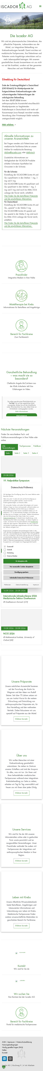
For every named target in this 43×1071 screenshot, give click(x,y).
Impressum (36, 584)
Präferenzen (7, 584)
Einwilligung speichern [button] (21, 572)
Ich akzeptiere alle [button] (21, 561)
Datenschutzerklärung (9, 518)
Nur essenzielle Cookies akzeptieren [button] (21, 566)
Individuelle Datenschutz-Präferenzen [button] (21, 577)
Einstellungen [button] (34, 521)
